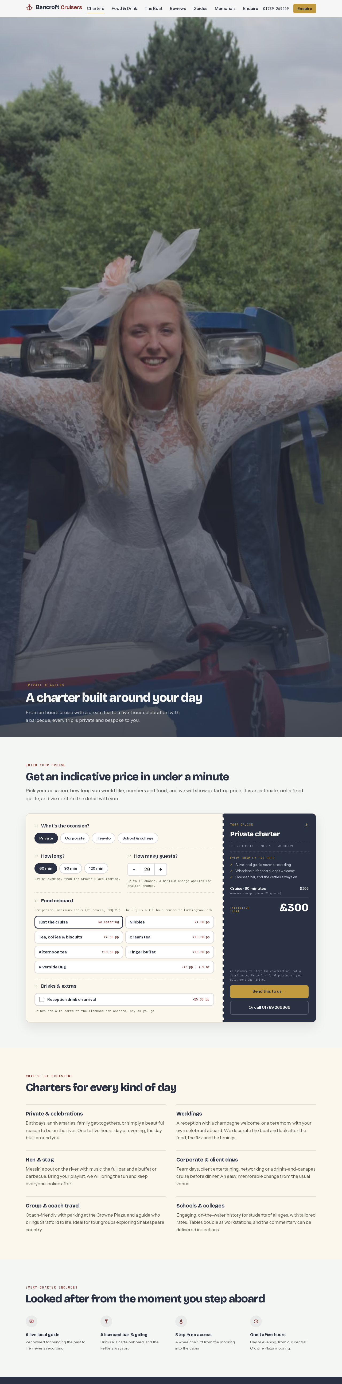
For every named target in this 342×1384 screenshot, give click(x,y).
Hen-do (103, 838)
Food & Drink (124, 8)
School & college (138, 838)
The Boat (153, 8)
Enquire (250, 8)
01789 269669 (276, 8)
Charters (95, 8)
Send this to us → (269, 991)
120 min (96, 868)
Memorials (225, 8)
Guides (200, 8)
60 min (45, 868)
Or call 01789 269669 (269, 1007)
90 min (70, 868)
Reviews (178, 8)
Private (46, 838)
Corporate (75, 838)
